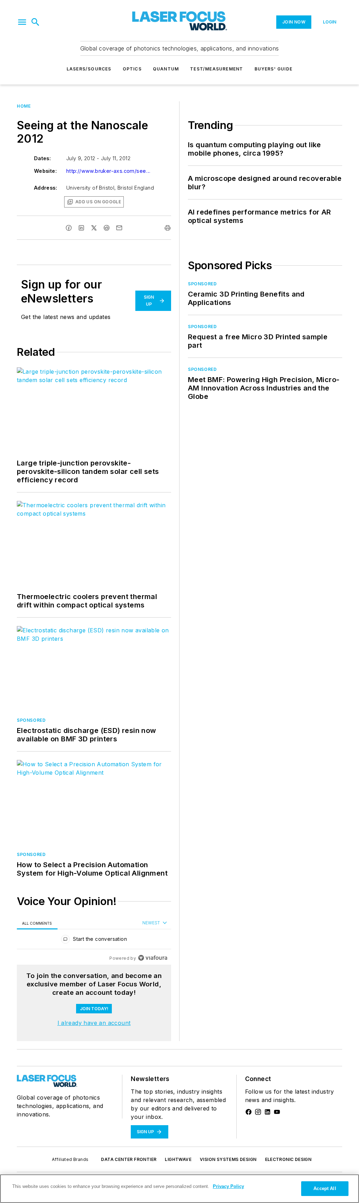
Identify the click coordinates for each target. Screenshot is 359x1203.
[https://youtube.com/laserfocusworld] (276, 1111)
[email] (119, 227)
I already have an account (94, 1022)
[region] (94, 941)
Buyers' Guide (274, 69)
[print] (167, 227)
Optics (132, 69)
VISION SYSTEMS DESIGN (228, 1159)
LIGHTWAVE (178, 1159)
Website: (45, 171)
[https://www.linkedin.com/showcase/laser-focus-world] (267, 1111)
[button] (22, 22)
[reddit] (106, 227)
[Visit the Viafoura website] (153, 958)
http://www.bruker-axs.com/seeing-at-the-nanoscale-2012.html (108, 171)
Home (24, 106)
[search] (35, 22)
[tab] (37, 923)
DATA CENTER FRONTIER (128, 1159)
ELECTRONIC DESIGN (288, 1159)
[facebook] (68, 227)
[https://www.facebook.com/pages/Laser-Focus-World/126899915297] (248, 1111)
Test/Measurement (216, 69)
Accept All (324, 1188)
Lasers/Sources (89, 69)
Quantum (166, 69)
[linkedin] (81, 227)
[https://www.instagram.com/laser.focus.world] (258, 1111)
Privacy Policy (228, 1186)
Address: (45, 188)
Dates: (42, 158)
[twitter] (93, 227)
